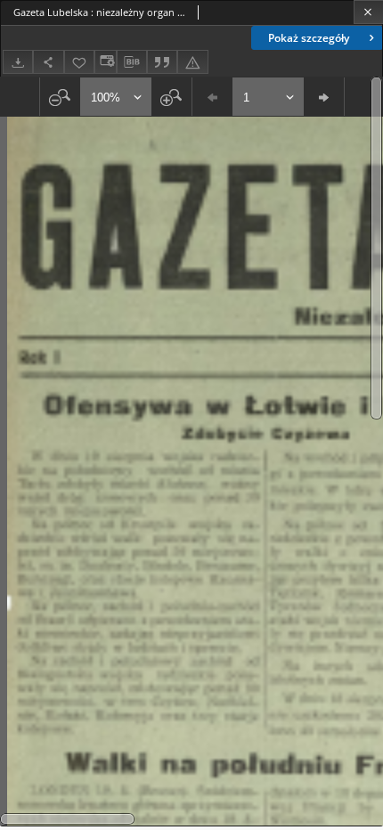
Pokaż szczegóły (308, 37)
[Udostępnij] (48, 62)
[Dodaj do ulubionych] (79, 62)
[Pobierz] (18, 62)
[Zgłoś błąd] (192, 62)
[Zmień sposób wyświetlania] (105, 62)
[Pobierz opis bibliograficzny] (132, 62)
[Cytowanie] (162, 62)
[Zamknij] (368, 12)
